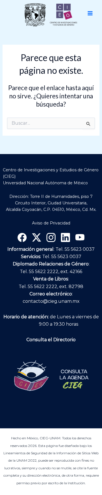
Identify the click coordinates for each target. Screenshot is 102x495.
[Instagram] (51, 237)
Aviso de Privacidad (51, 223)
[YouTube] (80, 237)
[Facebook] (22, 237)
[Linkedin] (65, 237)
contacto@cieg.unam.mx (51, 301)
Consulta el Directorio (51, 339)
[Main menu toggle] (90, 13)
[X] (36, 237)
